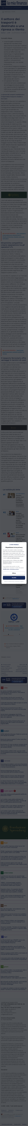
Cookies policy (6, 569)
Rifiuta (14, 573)
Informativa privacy (14, 569)
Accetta (14, 577)
